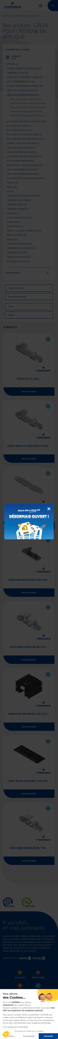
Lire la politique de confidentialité (15, 1027)
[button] (6, 1034)
